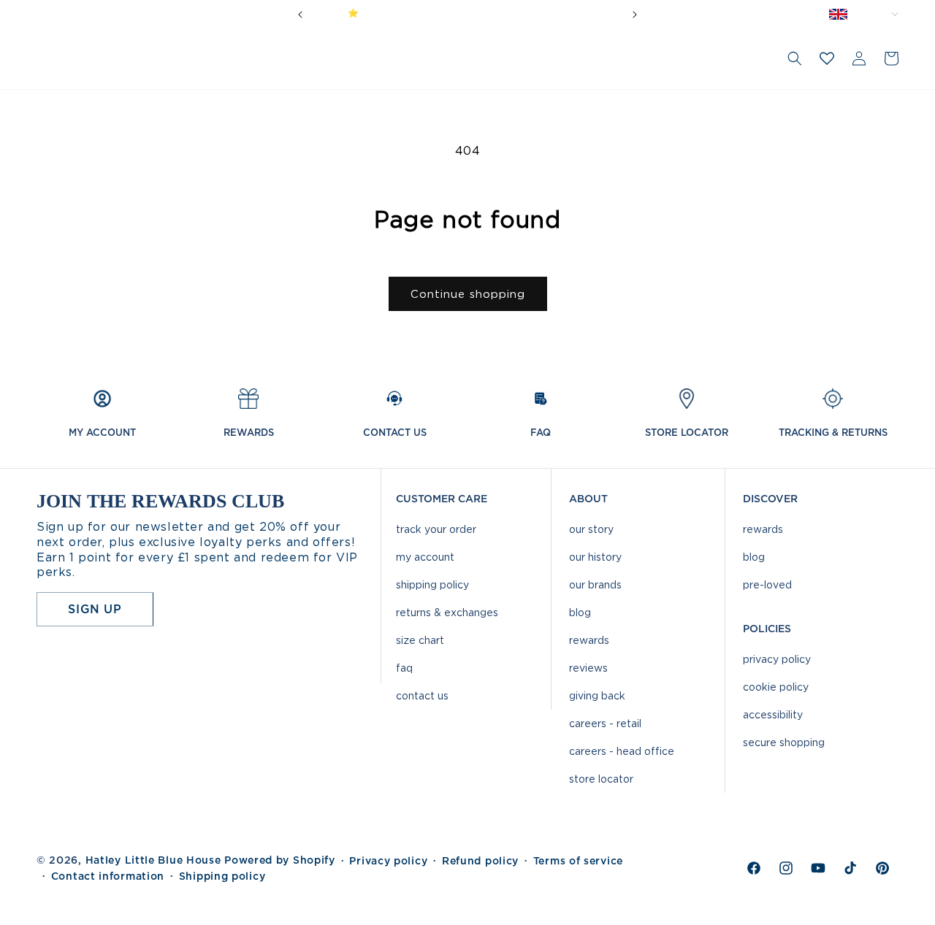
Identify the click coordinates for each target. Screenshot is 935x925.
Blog (580, 612)
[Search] (795, 58)
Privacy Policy (777, 658)
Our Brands (595, 584)
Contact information (107, 876)
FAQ (404, 667)
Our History (595, 556)
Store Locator (601, 778)
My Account (425, 556)
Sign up (94, 609)
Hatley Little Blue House (153, 860)
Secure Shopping (784, 742)
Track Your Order (436, 528)
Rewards (589, 639)
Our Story (591, 528)
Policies (767, 628)
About (588, 498)
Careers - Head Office (621, 750)
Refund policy (480, 860)
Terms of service (578, 860)
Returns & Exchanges (447, 612)
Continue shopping (468, 294)
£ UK (876, 14)
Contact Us (422, 695)
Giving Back (597, 695)
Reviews (588, 667)
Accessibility (773, 714)
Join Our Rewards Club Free (523, 12)
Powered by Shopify (279, 860)
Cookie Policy (776, 686)
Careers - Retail (605, 723)
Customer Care (441, 498)
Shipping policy (222, 876)
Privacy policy (388, 860)
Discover (770, 498)
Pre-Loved (767, 584)
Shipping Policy (432, 584)
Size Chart (420, 639)
